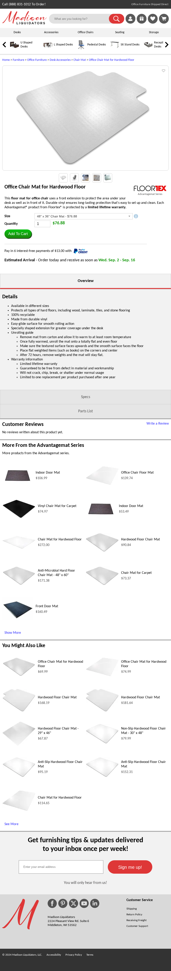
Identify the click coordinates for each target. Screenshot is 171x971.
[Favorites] (153, 23)
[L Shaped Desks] (47, 48)
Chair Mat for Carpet (136, 573)
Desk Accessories (60, 60)
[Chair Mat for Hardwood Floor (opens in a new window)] (19, 548)
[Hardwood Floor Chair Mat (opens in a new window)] (102, 551)
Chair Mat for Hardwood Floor (60, 539)
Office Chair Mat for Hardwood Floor (111, 60)
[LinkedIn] (94, 903)
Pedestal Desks (96, 44)
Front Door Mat (47, 606)
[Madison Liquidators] (24, 23)
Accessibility (54, 954)
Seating (119, 32)
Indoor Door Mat (48, 472)
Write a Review (158, 423)
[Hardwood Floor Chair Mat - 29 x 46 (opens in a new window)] (19, 745)
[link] (164, 19)
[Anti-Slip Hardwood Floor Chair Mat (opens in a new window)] (19, 776)
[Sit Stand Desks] (114, 48)
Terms (89, 954)
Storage (154, 32)
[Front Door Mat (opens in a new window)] (17, 624)
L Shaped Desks (63, 44)
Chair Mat (79, 60)
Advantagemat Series (150, 194)
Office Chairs (85, 32)
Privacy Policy (73, 954)
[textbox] (61, 867)
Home (6, 60)
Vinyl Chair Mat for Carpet (57, 506)
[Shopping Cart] (164, 19)
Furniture (18, 60)
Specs (85, 397)
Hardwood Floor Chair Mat (140, 539)
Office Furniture (37, 60)
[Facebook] (52, 903)
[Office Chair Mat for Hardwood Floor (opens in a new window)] (19, 675)
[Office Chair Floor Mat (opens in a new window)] (102, 484)
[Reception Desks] (148, 48)
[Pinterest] (62, 903)
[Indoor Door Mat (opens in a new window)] (17, 490)
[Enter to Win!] (142, 23)
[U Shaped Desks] (14, 48)
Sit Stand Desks (130, 44)
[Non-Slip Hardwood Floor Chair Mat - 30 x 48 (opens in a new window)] (102, 743)
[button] (116, 19)
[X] (73, 903)
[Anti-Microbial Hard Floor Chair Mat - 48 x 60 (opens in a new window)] (19, 584)
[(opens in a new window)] (150, 188)
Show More (12, 633)
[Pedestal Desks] (81, 48)
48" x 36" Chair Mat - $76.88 (57, 216)
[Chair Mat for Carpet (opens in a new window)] (102, 584)
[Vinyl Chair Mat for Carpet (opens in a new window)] (19, 517)
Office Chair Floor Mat (137, 472)
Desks (17, 32)
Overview (86, 281)
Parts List (85, 411)
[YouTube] (84, 903)
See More (11, 824)
